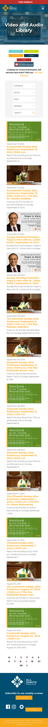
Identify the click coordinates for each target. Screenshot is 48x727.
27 (39, 661)
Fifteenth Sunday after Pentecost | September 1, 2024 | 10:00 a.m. (22, 546)
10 (32, 661)
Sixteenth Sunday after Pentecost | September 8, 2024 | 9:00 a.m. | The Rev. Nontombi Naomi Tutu (22, 366)
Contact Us (34, 709)
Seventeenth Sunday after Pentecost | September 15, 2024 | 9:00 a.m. (22, 149)
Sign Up (24, 697)
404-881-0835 (9, 722)
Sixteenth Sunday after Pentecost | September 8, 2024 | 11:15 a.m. (22, 412)
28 (21, 665)
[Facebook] (8, 706)
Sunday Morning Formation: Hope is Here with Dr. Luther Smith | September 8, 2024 (24, 281)
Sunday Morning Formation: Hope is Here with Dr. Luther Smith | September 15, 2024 (24, 240)
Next (27, 665)
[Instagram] (14, 706)
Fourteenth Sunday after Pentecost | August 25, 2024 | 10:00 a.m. (23, 636)
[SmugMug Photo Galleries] (22, 706)
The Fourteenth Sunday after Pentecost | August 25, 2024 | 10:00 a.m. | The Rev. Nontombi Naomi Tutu (24, 590)
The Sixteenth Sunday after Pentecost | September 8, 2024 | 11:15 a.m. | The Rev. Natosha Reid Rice (23, 322)
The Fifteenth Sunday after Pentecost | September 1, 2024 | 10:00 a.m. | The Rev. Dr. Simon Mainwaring (23, 500)
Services (16, 55)
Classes (31, 55)
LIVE (24, 60)
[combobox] (24, 85)
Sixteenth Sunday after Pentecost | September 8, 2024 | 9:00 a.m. (22, 455)
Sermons (31, 51)
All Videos (16, 51)
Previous (9, 657)
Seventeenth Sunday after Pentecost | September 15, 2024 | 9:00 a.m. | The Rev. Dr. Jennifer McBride (22, 194)
